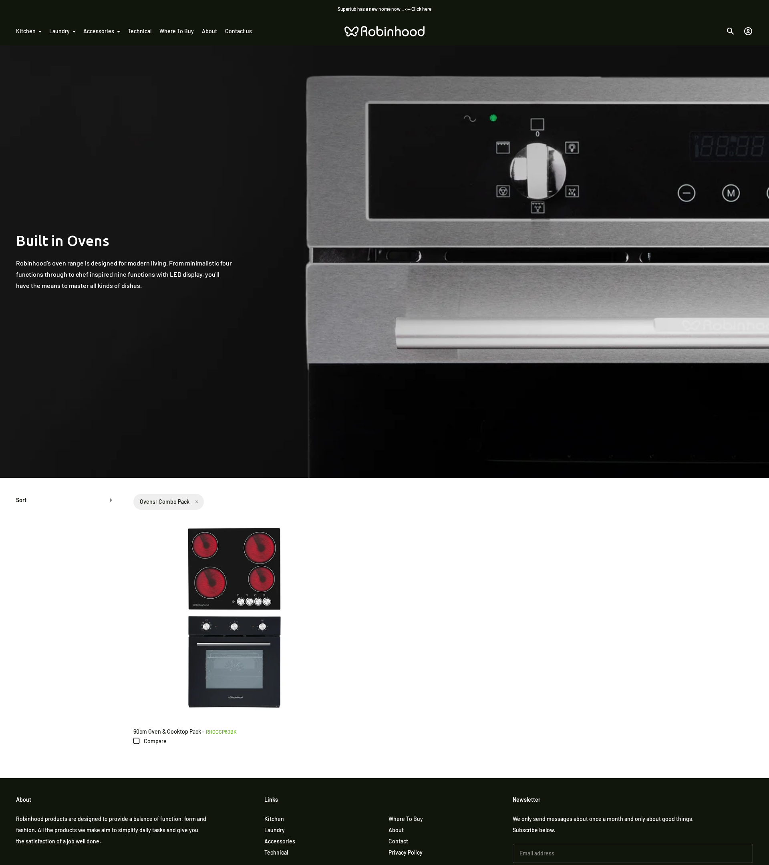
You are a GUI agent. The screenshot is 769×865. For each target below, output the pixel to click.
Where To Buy (176, 31)
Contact (398, 841)
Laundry (59, 31)
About (209, 31)
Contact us (238, 31)
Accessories (98, 31)
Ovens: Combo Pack (164, 501)
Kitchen (26, 31)
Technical (139, 31)
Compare (155, 741)
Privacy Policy (406, 852)
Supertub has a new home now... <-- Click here (384, 9)
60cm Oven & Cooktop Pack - (185, 731)
